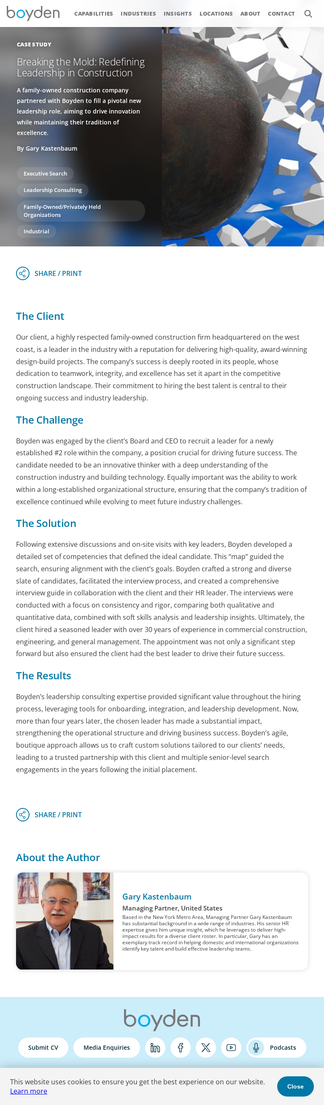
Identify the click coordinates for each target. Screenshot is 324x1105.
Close (295, 1086)
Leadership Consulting (53, 190)
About (250, 13)
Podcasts (283, 1047)
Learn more (28, 1091)
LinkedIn (155, 1047)
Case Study (34, 44)
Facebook (180, 1047)
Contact (281, 13)
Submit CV (43, 1047)
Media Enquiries (107, 1047)
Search (308, 13)
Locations (216, 13)
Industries (138, 13)
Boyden (33, 13)
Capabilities (93, 13)
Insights (178, 13)
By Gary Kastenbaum (47, 148)
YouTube (231, 1047)
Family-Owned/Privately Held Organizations (62, 211)
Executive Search (45, 173)
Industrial (36, 231)
